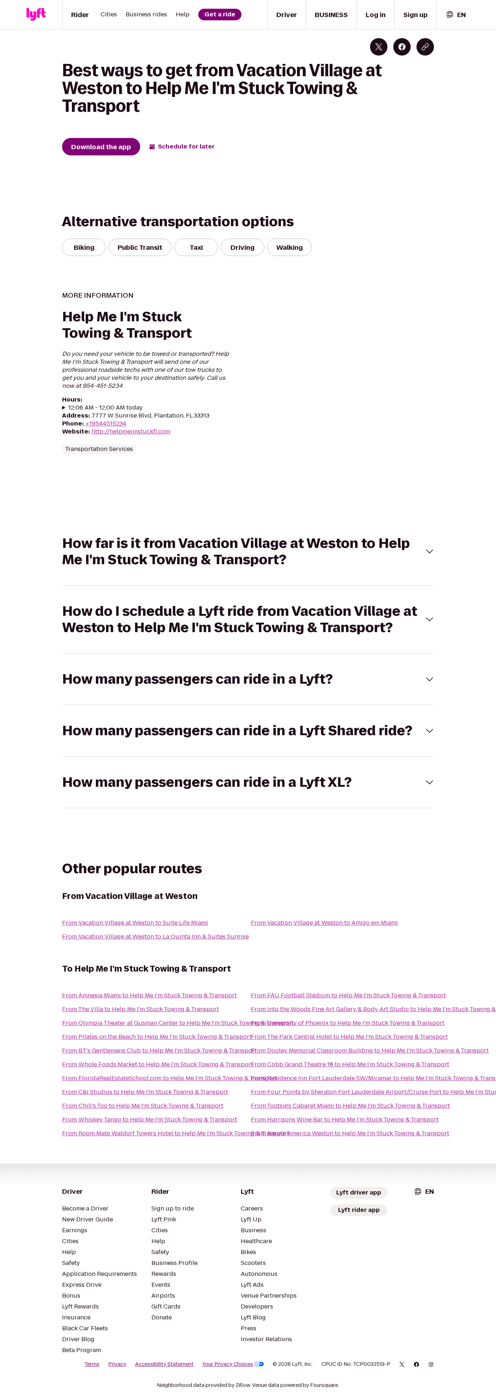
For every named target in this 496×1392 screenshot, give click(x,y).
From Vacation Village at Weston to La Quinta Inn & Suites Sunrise (155, 936)
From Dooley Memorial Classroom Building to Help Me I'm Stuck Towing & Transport (370, 1050)
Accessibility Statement (164, 1364)
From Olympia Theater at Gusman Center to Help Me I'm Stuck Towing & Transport (178, 1023)
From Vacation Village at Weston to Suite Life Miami (135, 923)
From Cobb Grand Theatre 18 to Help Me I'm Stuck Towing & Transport (350, 1064)
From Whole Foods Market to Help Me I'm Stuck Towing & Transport (157, 1064)
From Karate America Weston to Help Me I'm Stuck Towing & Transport (350, 1133)
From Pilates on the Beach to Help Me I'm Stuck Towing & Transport (157, 1037)
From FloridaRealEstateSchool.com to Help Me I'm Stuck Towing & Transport (169, 1078)
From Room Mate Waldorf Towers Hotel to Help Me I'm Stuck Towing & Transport (175, 1133)
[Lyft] (36, 14)
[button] (248, 551)
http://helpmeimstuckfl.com (131, 431)
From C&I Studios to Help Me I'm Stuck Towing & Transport (145, 1092)
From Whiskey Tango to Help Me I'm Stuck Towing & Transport (149, 1119)
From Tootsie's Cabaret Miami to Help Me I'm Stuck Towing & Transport (350, 1106)
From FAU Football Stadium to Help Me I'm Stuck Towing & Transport (348, 995)
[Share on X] (378, 47)
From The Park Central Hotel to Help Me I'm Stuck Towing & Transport (349, 1037)
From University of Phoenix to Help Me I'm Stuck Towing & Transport (347, 1023)
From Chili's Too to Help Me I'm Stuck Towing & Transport (142, 1106)
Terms (91, 1364)
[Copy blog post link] (425, 47)
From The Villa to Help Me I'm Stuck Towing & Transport (140, 1009)
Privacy (117, 1364)
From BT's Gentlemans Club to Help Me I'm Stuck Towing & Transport (159, 1050)
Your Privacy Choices (227, 1364)
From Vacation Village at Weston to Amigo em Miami (324, 923)
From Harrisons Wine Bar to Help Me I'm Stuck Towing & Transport (345, 1119)
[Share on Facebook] (402, 47)
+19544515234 (105, 423)
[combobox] (456, 14)
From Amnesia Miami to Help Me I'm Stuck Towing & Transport (149, 995)
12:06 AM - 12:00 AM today (105, 408)
